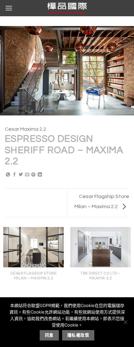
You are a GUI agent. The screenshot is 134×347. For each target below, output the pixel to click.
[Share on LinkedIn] (40, 175)
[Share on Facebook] (14, 175)
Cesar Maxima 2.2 (25, 129)
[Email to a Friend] (27, 175)
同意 (49, 335)
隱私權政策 (78, 335)
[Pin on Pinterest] (33, 175)
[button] (9, 8)
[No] (125, 324)
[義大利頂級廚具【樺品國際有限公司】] (67, 8)
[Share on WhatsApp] (8, 175)
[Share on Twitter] (21, 175)
